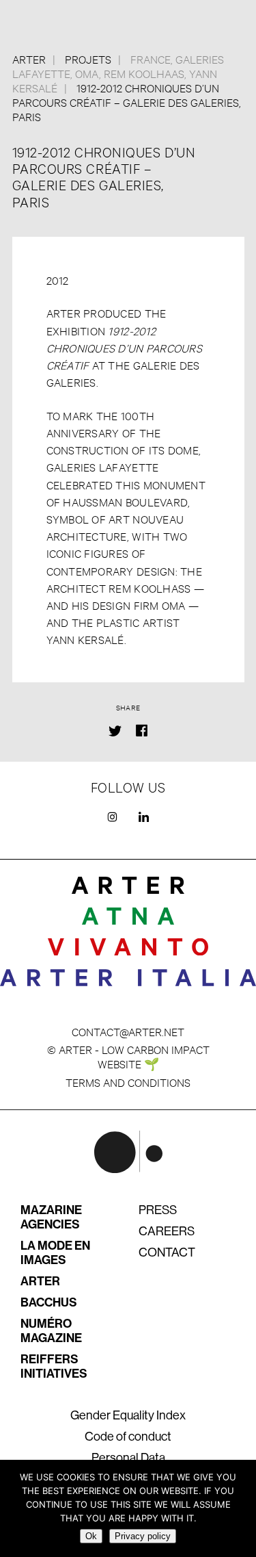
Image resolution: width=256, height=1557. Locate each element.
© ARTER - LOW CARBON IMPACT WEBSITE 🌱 (128, 1056)
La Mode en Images (55, 1253)
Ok (91, 1536)
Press (158, 1210)
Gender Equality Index (128, 1415)
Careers (167, 1231)
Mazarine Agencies (51, 1217)
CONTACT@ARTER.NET (128, 1031)
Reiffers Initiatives (53, 1366)
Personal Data (128, 1458)
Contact (167, 1252)
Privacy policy (143, 1536)
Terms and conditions (128, 1082)
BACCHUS (48, 1302)
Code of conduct (128, 1436)
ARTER (40, 1281)
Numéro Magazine (51, 1331)
